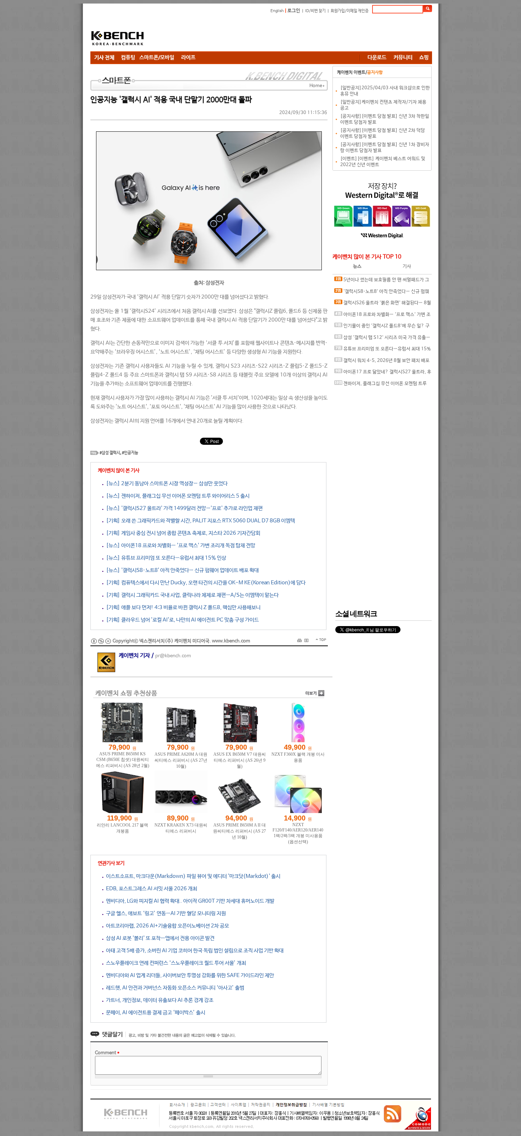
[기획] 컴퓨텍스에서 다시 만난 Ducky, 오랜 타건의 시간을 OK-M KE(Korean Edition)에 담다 (204, 583)
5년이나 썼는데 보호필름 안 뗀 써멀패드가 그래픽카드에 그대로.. (381, 281)
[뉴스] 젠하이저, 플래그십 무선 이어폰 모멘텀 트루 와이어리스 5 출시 (176, 496)
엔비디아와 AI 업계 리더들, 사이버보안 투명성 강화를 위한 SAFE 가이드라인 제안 (188, 975)
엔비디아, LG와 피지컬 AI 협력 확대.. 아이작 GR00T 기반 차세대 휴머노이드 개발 (188, 901)
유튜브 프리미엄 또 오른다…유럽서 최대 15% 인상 (382, 350)
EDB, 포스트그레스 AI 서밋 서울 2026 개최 (150, 889)
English (277, 11)
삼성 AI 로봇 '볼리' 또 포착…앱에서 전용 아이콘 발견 (158, 938)
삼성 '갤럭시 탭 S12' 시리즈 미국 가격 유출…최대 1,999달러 (382, 339)
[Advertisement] (303, 34)
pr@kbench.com (173, 656)
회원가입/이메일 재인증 (350, 11)
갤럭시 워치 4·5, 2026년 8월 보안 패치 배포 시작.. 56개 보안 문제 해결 (382, 362)
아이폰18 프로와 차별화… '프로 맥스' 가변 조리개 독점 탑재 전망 (382, 316)
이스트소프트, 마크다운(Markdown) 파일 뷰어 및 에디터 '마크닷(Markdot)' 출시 (191, 876)
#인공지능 (130, 453)
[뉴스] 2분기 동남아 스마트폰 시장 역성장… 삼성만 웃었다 (165, 484)
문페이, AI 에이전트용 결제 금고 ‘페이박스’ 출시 (154, 1013)
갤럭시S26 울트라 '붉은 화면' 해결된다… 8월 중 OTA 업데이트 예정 (382, 304)
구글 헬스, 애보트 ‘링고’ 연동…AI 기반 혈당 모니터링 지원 (164, 913)
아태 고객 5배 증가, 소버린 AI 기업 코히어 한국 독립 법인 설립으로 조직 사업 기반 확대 (193, 951)
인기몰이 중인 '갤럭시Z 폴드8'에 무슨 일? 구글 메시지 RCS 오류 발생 (382, 327)
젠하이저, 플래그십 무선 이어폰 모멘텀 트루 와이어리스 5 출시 (380, 385)
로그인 (293, 10)
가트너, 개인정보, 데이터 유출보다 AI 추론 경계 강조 (158, 1000)
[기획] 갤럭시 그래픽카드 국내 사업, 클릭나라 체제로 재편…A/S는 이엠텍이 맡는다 (191, 595)
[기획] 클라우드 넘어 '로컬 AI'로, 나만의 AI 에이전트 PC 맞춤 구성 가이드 (181, 620)
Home (315, 86)
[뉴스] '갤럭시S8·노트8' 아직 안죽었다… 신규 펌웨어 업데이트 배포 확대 (181, 570)
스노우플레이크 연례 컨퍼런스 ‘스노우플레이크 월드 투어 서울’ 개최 (174, 963)
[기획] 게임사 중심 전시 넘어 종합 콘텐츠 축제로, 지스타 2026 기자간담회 (181, 533)
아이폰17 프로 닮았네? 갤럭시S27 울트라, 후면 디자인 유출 (382, 373)
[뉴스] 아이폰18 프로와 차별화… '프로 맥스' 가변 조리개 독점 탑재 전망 (179, 546)
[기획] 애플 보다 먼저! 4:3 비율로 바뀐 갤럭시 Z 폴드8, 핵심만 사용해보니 (181, 607)
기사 (407, 266)
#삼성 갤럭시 (110, 453)
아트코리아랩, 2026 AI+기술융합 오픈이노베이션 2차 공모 (166, 926)
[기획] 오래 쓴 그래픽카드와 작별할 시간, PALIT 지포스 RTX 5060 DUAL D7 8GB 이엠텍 (199, 521)
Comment (107, 1053)
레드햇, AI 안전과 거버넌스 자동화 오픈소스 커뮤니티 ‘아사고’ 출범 (173, 988)
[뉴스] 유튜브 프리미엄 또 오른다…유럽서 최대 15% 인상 (164, 558)
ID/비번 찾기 (315, 11)
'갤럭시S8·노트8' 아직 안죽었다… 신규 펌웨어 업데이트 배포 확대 (381, 293)
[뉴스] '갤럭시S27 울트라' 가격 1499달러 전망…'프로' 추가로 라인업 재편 (183, 508)
